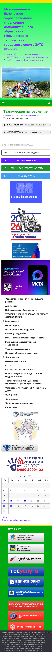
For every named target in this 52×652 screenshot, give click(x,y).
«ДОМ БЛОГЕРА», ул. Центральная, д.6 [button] (23, 132)
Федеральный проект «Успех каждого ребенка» (24, 300)
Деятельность (12, 357)
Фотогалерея (11, 399)
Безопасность (12, 321)
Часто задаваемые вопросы (19, 403)
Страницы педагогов (15, 333)
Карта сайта (11, 407)
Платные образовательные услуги (22, 353)
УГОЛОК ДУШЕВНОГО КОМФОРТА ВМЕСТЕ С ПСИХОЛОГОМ (26, 315)
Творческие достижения (17, 349)
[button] (4, 82)
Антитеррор (11, 306)
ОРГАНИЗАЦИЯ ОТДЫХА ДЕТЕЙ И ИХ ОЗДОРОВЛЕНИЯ (23, 375)
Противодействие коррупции (19, 329)
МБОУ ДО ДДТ (14, 529)
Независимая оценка (15, 361)
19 (18, 501)
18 (11, 501)
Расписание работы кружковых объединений (20, 343)
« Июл (4, 517)
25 (11, 506)
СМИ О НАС (11, 395)
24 (4, 506)
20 (25, 501)
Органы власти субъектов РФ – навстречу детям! (25, 389)
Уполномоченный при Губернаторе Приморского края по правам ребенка (24, 382)
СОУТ (8, 365)
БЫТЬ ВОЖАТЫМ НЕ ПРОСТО (19, 369)
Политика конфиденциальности (16, 520)
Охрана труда (12, 325)
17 (4, 501)
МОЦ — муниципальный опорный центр (25, 338)
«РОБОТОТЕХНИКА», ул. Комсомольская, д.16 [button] (26, 125)
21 (31, 501)
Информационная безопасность (21, 310)
